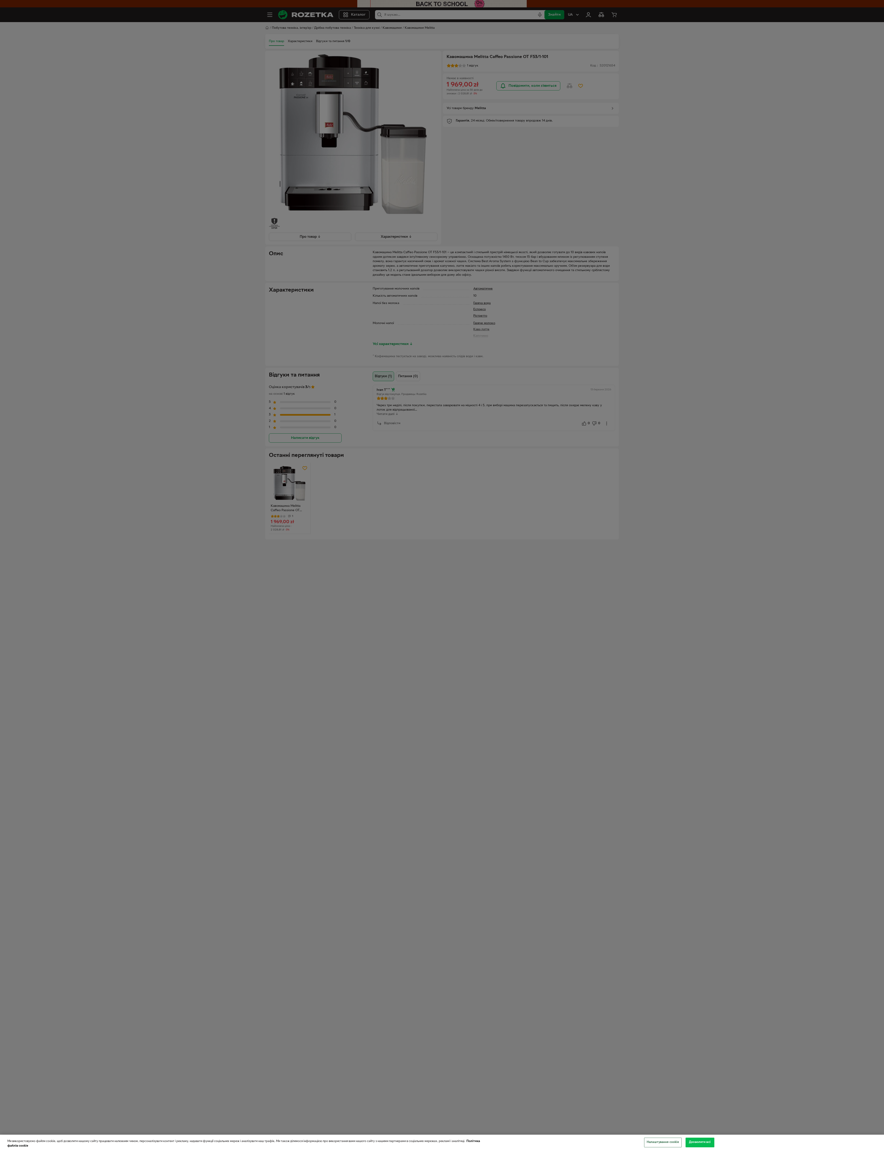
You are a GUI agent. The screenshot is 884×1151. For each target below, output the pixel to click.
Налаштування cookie (663, 1142)
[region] (442, 1143)
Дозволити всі (700, 1142)
